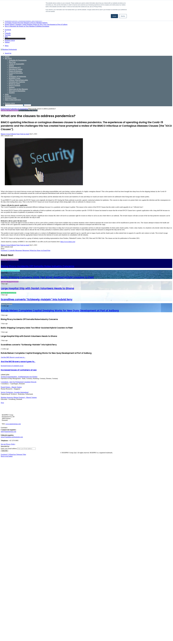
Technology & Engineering (17, 76)
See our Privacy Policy (8, 444)
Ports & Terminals (14, 85)
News (7, 56)
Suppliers (12, 92)
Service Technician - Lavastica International (14, 392)
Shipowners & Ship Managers (18, 89)
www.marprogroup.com (13, 424)
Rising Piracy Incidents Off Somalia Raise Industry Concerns (37, 266)
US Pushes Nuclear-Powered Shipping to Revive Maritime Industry (26, 22)
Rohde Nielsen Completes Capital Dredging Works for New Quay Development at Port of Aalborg (36, 24)
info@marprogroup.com (8, 431)
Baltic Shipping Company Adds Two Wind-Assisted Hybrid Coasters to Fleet (47, 277)
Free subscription (13, 100)
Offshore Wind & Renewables (18, 80)
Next (2, 403)
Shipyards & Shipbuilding (17, 91)
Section (8, 58)
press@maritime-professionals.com (12, 437)
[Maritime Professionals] (9, 49)
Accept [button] (114, 16)
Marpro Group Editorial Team (10, 134)
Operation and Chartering (17, 82)
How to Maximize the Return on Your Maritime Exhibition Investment (27, 26)
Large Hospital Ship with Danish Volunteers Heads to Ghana (37, 288)
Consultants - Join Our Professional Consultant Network (18, 382)
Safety (11, 74)
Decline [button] (123, 16)
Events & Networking (16, 73)
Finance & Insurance (15, 71)
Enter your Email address (9, 448)
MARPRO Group (14, 78)
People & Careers (14, 83)
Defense (11, 65)
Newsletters (10, 98)
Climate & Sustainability (16, 64)
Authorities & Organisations (18, 60)
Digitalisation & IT (15, 67)
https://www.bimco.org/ (67, 241)
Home (3, 109)
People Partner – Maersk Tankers (11, 387)
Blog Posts (12, 62)
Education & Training (16, 69)
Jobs (7, 94)
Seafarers (12, 87)
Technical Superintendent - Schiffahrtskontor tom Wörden (19, 377)
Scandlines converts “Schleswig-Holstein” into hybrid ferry (23, 21)
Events (8, 96)
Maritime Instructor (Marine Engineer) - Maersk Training (19, 397)
